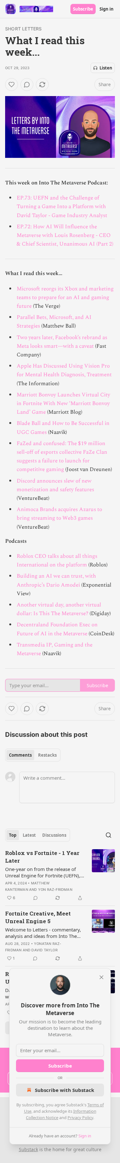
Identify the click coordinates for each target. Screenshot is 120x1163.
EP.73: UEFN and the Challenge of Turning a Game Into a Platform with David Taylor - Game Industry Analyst (62, 206)
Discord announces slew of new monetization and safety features (55, 485)
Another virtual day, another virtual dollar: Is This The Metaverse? (59, 609)
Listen (106, 68)
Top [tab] (12, 835)
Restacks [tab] (47, 755)
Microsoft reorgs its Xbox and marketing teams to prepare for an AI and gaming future (65, 297)
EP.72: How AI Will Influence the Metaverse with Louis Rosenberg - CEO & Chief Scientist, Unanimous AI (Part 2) (65, 235)
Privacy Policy (80, 1117)
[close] (101, 977)
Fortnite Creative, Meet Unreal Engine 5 (38, 917)
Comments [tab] (20, 755)
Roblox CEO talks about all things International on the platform (57, 560)
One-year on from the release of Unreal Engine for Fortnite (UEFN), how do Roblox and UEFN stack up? (44, 872)
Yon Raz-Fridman (55, 889)
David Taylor (44, 950)
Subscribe (83, 9)
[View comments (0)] (26, 84)
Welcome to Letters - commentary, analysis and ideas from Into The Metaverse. (43, 932)
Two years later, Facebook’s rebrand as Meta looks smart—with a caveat (62, 341)
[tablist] (32, 755)
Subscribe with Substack (64, 1090)
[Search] (108, 835)
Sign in (107, 9)
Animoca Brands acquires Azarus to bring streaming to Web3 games (59, 513)
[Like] (11, 84)
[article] (60, 875)
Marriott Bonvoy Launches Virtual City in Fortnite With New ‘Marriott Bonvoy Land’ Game (63, 403)
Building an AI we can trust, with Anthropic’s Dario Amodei (56, 580)
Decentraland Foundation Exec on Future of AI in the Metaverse (57, 629)
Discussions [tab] (54, 835)
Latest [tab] (29, 835)
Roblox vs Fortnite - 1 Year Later (42, 856)
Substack (28, 1149)
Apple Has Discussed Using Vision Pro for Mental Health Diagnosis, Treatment (64, 370)
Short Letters (23, 28)
